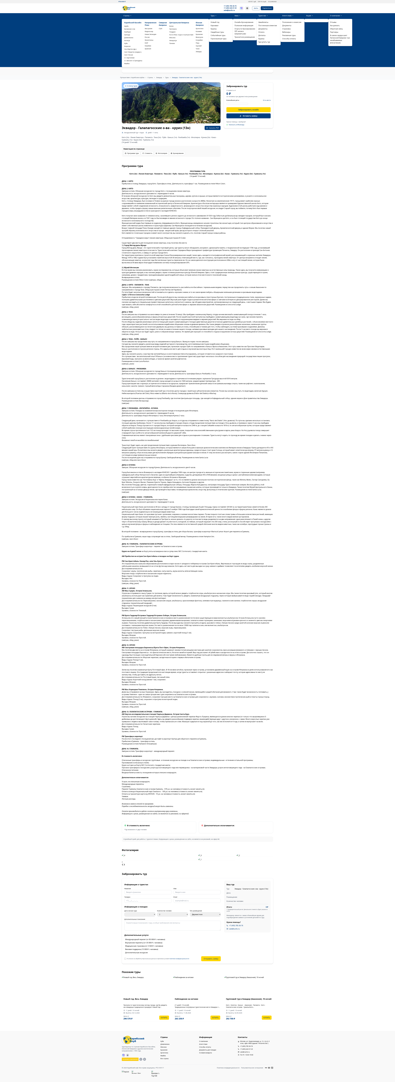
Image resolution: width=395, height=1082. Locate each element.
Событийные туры (218, 35)
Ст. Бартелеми (129, 58)
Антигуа (127, 40)
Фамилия (127, 889)
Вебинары (286, 32)
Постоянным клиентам (267, 25)
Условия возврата (205, 1053)
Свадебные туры (217, 32)
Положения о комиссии (291, 22)
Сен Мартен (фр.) (130, 49)
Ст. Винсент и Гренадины (133, 61)
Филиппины (149, 40)
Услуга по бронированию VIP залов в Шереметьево (245, 31)
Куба (126, 43)
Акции (308, 15)
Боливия (199, 31)
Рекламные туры (289, 35)
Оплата (261, 32)
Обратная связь (336, 29)
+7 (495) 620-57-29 (230, 8)
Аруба (126, 26)
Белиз (171, 26)
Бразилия (199, 34)
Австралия (148, 29)
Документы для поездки (207, 1050)
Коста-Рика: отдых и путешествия (181, 35)
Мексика (172, 38)
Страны (126, 15)
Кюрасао (127, 46)
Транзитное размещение (245, 37)
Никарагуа (173, 40)
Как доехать (335, 25)
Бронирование (178, 153)
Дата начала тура (130, 911)
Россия (147, 37)
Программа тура (133, 153)
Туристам (262, 15)
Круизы (214, 29)
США (160, 29)
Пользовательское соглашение (252, 1068)
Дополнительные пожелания (134, 919)
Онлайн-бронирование (244, 22)
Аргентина (199, 29)
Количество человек (164, 911)
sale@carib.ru (229, 10)
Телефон (127, 897)
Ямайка (127, 63)
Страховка (286, 29)
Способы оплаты (289, 39)
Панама (172, 43)
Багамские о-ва (129, 29)
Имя (174, 889)
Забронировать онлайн (248, 110)
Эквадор (199, 52)
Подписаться (267, 8)
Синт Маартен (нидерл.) (132, 52)
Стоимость (148, 153)
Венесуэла (199, 37)
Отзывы (333, 22)
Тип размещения (196, 911)
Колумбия (199, 40)
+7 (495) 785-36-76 (230, 6)
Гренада (127, 35)
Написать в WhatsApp (236, 125)
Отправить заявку (211, 959)
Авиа (236, 15)
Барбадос (127, 32)
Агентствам (287, 15)
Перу (197, 43)
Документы (262, 29)
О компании (335, 15)
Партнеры (334, 32)
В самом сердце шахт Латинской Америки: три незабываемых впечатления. (340, 39)
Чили (197, 49)
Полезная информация (244, 25)
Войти (256, 8)
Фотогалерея (162, 153)
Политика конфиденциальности (228, 1068)
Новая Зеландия (150, 34)
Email (175, 897)
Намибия (148, 46)
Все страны (164, 1058)
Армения (148, 49)
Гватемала (173, 29)
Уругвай (199, 46)
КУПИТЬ (164, 1018)
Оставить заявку (249, 116)
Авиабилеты (263, 22)
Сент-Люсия (128, 55)
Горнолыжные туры (218, 39)
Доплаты (261, 35)
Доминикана (128, 38)
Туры (213, 15)
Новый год (215, 22)
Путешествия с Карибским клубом (132, 77)
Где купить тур (264, 42)
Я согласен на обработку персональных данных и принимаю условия (158, 959)
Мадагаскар (149, 31)
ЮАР (146, 43)
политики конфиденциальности (179, 959)
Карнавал (214, 25)
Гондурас (172, 32)
